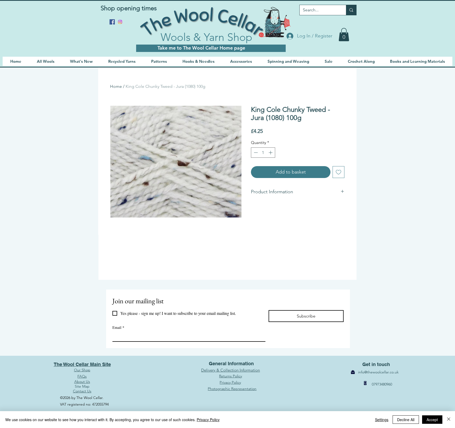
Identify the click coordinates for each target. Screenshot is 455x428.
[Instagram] (120, 22)
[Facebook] (112, 22)
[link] (343, 34)
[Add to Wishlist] (338, 172)
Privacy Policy (208, 419)
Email (118, 327)
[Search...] (351, 10)
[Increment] (271, 152)
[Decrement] (255, 152)
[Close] (449, 419)
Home (116, 86)
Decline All (405, 419)
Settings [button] (381, 419)
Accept (432, 419)
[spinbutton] (263, 152)
